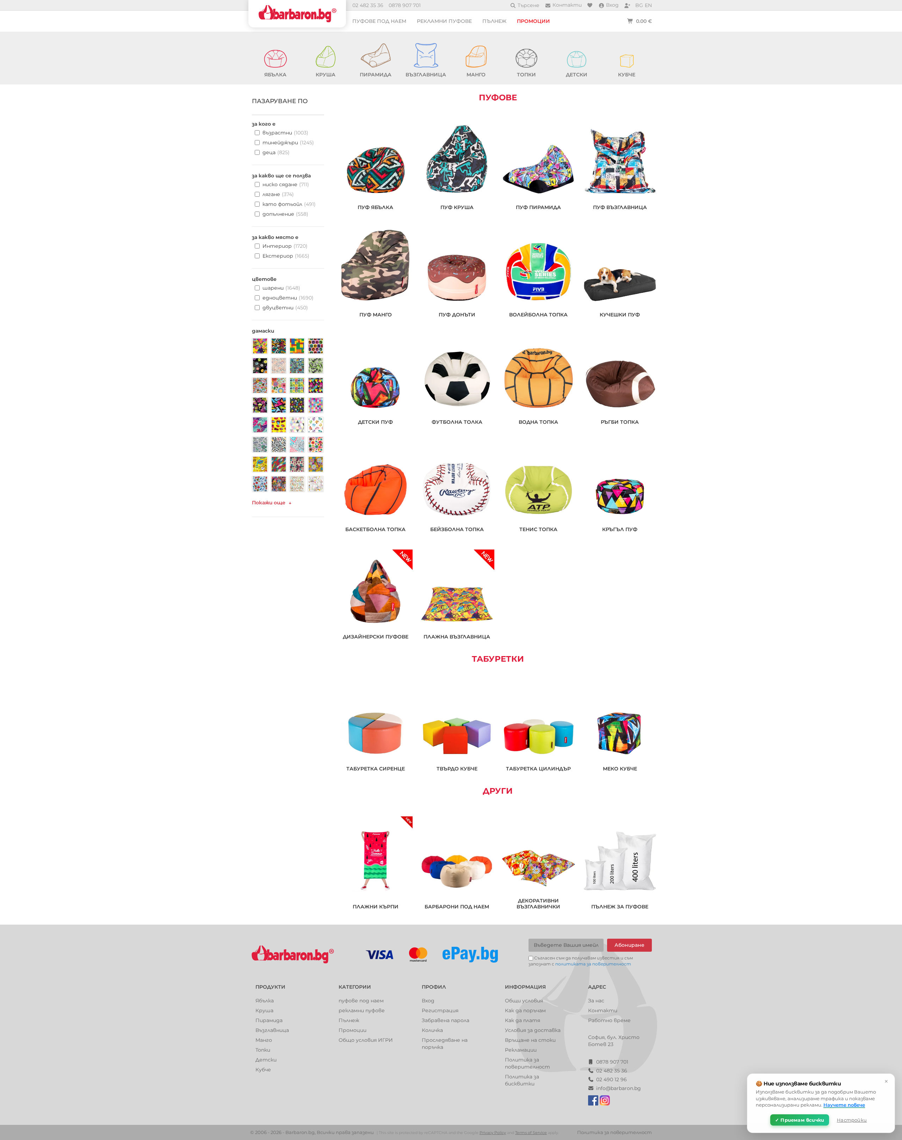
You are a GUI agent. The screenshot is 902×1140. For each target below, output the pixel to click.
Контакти (602, 1010)
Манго (263, 1040)
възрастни (285, 133)
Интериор (285, 246)
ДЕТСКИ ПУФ (375, 422)
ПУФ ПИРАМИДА (538, 207)
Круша (264, 1010)
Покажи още (268, 502)
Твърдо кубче (457, 769)
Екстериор (285, 256)
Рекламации (521, 1050)
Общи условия (524, 1000)
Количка (432, 1030)
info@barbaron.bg (618, 1088)
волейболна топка (538, 315)
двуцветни (285, 307)
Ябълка (264, 1000)
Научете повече (844, 1105)
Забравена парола (445, 1020)
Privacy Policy (493, 1132)
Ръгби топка (620, 422)
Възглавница (272, 1030)
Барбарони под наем (457, 907)
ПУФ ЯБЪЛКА (375, 207)
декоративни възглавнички (538, 904)
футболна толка (457, 422)
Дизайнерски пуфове (375, 637)
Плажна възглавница (457, 637)
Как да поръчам (525, 1010)
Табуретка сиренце (375, 769)
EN (648, 5)
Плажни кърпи (376, 907)
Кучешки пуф (620, 315)
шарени (281, 288)
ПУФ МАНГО (375, 315)
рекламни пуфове (444, 21)
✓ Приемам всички (799, 1120)
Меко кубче (620, 769)
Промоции (533, 21)
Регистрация (440, 1010)
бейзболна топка (457, 530)
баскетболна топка (375, 530)
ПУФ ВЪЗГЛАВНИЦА (620, 207)
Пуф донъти (457, 315)
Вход (428, 1000)
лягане (278, 194)
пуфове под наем (379, 21)
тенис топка (538, 530)
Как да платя (522, 1020)
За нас (596, 1000)
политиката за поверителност (593, 963)
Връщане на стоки (530, 1040)
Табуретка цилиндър (538, 769)
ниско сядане (285, 184)
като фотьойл (289, 204)
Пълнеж (494, 21)
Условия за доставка (533, 1030)
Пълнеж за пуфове (619, 907)
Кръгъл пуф (619, 530)
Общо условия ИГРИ (366, 1040)
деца (276, 152)
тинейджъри (288, 142)
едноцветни (288, 298)
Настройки (852, 1120)
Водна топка (538, 422)
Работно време (609, 1020)
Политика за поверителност (614, 1132)
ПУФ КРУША (457, 207)
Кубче (263, 1069)
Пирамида (269, 1020)
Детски (266, 1060)
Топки (262, 1050)
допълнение (285, 214)
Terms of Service (531, 1132)
